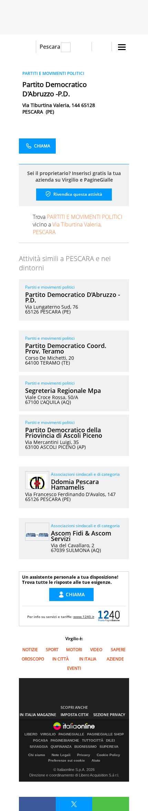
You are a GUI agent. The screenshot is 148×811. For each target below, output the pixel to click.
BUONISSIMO (85, 747)
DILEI (110, 740)
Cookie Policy (108, 755)
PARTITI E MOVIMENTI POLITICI (53, 73)
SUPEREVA (108, 747)
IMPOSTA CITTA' (75, 714)
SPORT (52, 650)
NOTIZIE (30, 650)
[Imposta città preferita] (27, 46)
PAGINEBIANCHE (65, 740)
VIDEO (96, 650)
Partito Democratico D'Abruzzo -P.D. (72, 297)
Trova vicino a (77, 224)
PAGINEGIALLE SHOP (105, 734)
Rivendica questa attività (77, 194)
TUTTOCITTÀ (92, 740)
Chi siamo (36, 755)
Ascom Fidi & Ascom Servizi (81, 536)
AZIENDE (115, 659)
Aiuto (96, 760)
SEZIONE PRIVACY (109, 714)
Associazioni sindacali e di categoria (85, 474)
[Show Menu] (122, 47)
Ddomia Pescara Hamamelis (75, 484)
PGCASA (40, 740)
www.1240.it (83, 616)
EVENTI (74, 668)
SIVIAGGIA (39, 747)
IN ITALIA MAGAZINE (38, 714)
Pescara (50, 46)
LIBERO (31, 734)
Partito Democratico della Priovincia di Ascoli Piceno (63, 433)
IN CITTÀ (60, 659)
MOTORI (74, 650)
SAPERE (118, 650)
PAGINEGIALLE (71, 734)
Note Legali (61, 755)
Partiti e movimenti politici (50, 287)
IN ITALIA (87, 659)
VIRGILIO (48, 734)
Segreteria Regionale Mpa (63, 390)
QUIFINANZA (61, 747)
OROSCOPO (33, 659)
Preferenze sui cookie (66, 760)
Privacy (83, 755)
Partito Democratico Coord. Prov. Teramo (65, 348)
